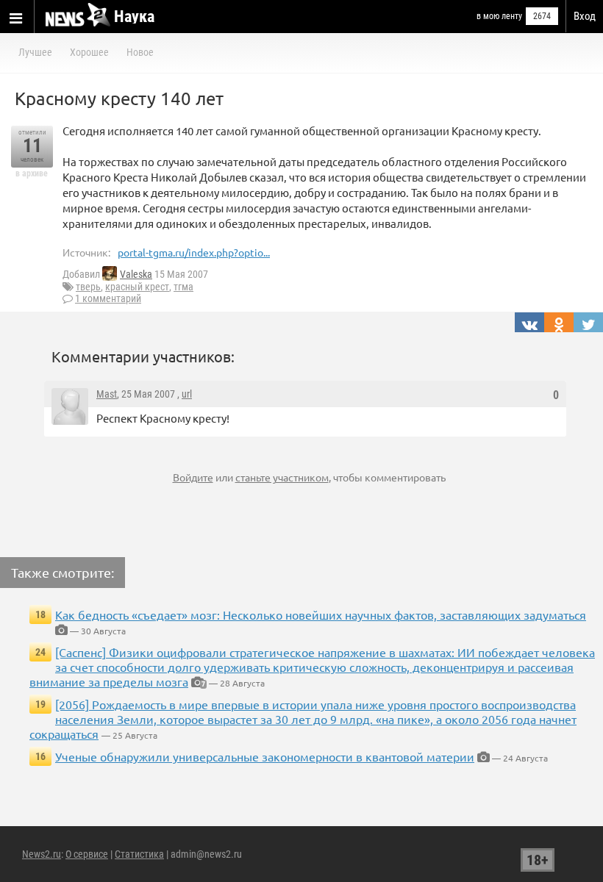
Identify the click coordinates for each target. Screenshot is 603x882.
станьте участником (282, 477)
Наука (134, 16)
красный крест (137, 287)
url (187, 394)
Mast (106, 394)
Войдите (193, 477)
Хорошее (89, 52)
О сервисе (86, 854)
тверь (88, 287)
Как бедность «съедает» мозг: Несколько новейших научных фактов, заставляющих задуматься (320, 614)
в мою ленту (499, 16)
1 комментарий (108, 298)
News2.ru (41, 854)
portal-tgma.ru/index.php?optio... (194, 252)
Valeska (136, 274)
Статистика (139, 854)
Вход (585, 16)
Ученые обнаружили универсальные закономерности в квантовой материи (264, 756)
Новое (140, 52)
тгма (183, 287)
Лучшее (35, 52)
